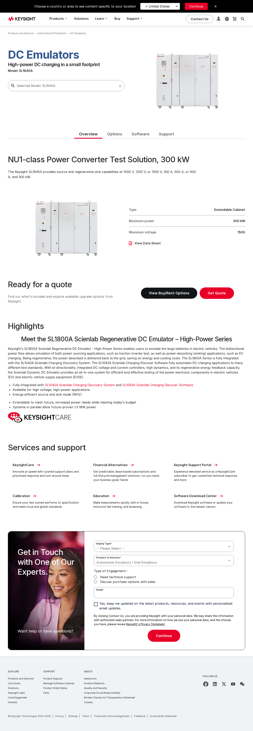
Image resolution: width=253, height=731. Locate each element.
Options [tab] (114, 134)
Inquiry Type (104, 543)
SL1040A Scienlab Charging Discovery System (80, 385)
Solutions (81, 19)
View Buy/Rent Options (169, 293)
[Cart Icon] (234, 19)
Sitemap (73, 716)
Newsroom (90, 678)
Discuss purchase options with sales (127, 582)
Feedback (139, 716)
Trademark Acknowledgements (112, 716)
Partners (12, 702)
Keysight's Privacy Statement (145, 624)
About (88, 671)
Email (100, 589)
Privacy (59, 716)
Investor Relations (94, 683)
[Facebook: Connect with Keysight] (206, 684)
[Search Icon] (242, 19)
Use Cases (14, 683)
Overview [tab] (88, 134)
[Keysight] (23, 19)
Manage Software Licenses (59, 683)
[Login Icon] (219, 19)
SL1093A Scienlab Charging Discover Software (157, 385)
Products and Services (21, 678)
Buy (117, 19)
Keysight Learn (16, 692)
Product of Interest (108, 557)
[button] (120, 86)
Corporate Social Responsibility (102, 692)
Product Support (52, 678)
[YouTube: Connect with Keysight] (233, 684)
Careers (88, 702)
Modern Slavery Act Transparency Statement (109, 697)
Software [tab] (140, 134)
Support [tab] (166, 134)
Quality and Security (95, 688)
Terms (85, 716)
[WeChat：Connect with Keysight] (242, 684)
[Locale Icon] (227, 19)
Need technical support (118, 577)
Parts (46, 692)
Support (49, 671)
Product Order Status (55, 688)
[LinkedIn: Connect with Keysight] (215, 684)
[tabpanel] (126, 397)
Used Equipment (17, 697)
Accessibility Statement (163, 716)
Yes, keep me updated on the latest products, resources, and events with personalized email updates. (165, 606)
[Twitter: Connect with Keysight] (224, 684)
